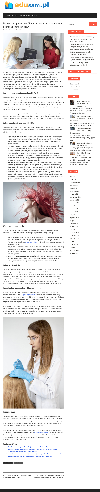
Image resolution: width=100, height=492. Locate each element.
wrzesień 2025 (74, 185)
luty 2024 (73, 215)
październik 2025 (75, 182)
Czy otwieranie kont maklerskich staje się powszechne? (84, 103)
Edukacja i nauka (75, 87)
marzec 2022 (74, 244)
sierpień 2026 (74, 176)
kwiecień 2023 (74, 224)
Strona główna (11, 15)
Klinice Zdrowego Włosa (42, 432)
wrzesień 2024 (74, 200)
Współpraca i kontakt (29, 15)
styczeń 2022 (74, 250)
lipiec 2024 (73, 206)
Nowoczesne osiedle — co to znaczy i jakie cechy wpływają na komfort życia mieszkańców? (82, 39)
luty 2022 (73, 247)
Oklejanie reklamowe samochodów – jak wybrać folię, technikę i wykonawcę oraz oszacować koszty (82, 46)
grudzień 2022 (74, 235)
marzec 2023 (74, 227)
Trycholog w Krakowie (29, 295)
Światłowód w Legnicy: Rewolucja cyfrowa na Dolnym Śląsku (29, 447)
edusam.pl (21, 30)
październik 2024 (75, 197)
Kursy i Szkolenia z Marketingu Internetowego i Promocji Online (81, 155)
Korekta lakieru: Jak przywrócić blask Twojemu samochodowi (30, 456)
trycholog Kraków (31, 242)
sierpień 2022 (74, 238)
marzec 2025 (74, 194)
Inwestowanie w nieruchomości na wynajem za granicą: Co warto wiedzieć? (34, 454)
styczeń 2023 (74, 232)
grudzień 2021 (74, 253)
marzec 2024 (74, 212)
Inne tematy (18, 463)
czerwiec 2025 (74, 191)
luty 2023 (73, 230)
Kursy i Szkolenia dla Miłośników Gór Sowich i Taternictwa (81, 118)
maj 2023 (73, 221)
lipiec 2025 (73, 188)
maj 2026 (73, 179)
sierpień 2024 (74, 203)
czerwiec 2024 (74, 209)
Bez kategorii (74, 84)
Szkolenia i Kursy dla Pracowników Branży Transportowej (80, 130)
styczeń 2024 (74, 218)
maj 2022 (73, 241)
